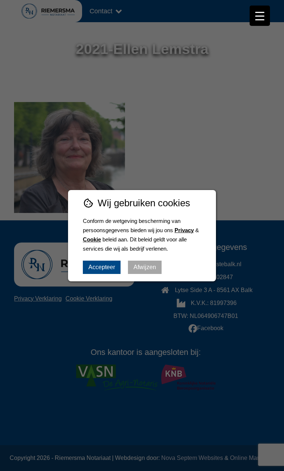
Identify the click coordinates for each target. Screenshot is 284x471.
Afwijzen (144, 267)
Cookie (92, 239)
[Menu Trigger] (260, 16)
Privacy (184, 230)
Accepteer (101, 267)
